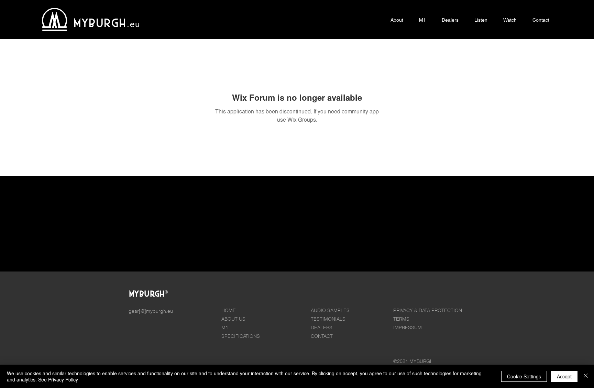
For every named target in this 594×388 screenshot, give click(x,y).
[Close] (586, 376)
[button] (422, 20)
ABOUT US (233, 319)
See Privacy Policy (58, 379)
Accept (564, 376)
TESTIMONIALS (328, 319)
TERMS (401, 319)
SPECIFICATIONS (240, 336)
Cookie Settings (524, 376)
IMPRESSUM (407, 327)
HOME (228, 310)
